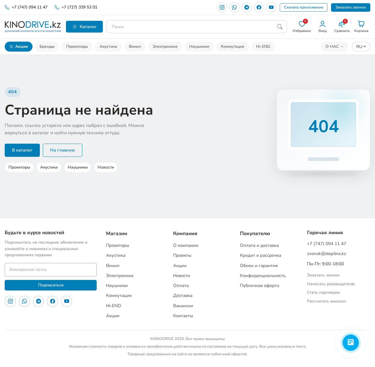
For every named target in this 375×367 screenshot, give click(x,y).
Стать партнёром (323, 292)
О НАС (332, 46)
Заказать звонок (350, 7)
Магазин (116, 233)
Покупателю (255, 233)
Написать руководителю (331, 284)
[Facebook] (259, 7)
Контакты (183, 316)
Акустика (108, 46)
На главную (62, 150)
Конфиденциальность (263, 275)
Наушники (199, 46)
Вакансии (183, 306)
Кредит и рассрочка (260, 255)
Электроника (165, 46)
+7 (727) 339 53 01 (79, 7)
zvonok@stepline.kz (326, 253)
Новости (106, 167)
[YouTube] (271, 7)
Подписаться (51, 285)
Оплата (181, 285)
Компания (185, 233)
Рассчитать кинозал (326, 301)
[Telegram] (247, 7)
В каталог (22, 150)
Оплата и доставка (259, 245)
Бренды (47, 46)
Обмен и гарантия (259, 266)
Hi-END (263, 46)
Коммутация (232, 46)
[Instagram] (222, 7)
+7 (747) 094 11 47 (29, 7)
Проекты (182, 255)
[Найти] (280, 26)
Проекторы (77, 46)
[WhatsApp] (234, 7)
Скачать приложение (303, 7)
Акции (21, 46)
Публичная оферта (259, 285)
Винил (135, 46)
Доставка (182, 295)
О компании (185, 245)
